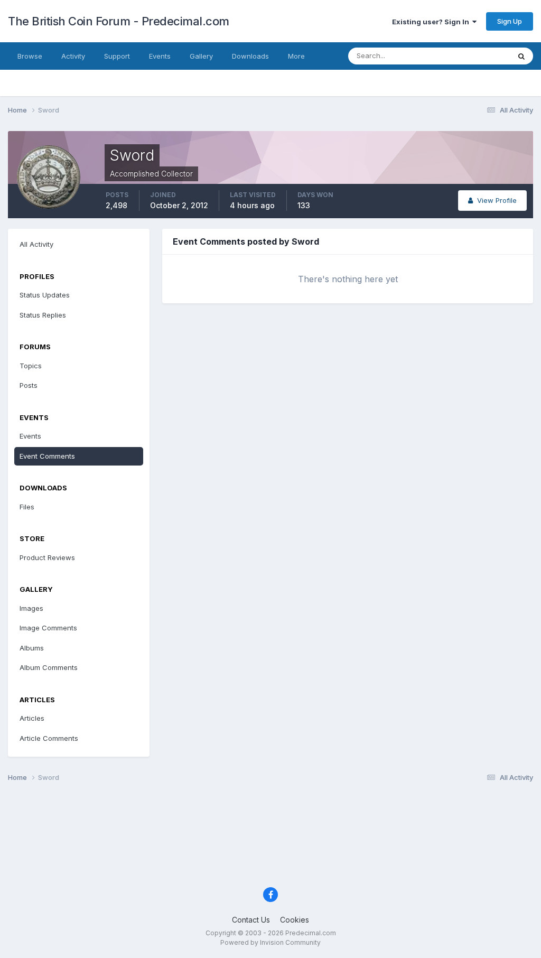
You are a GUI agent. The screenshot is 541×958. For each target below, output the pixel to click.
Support (117, 56)
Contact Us (251, 919)
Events (160, 56)
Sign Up (509, 21)
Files (27, 507)
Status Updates (471, 56)
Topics (31, 365)
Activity (73, 56)
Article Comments (49, 738)
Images (31, 608)
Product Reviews (47, 557)
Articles (32, 718)
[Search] (521, 56)
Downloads (250, 56)
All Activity (36, 244)
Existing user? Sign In (432, 21)
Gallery (201, 56)
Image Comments (48, 628)
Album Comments (49, 667)
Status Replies (43, 315)
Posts (29, 385)
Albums (32, 648)
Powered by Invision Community (270, 942)
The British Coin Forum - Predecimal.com (118, 21)
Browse (29, 56)
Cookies (294, 919)
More (296, 56)
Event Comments (47, 456)
